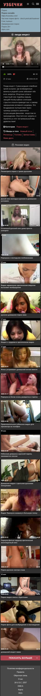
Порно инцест (22, 127)
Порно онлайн (8, 13)
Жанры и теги (12, 131)
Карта (20, 690)
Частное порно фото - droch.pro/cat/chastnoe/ (20, 18)
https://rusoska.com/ (9, 16)
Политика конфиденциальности (20, 668)
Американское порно (10, 24)
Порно (4, 10)
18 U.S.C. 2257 (20, 683)
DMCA (20, 686)
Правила (20, 672)
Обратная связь (20, 676)
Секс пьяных (6, 21)
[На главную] (13, 4)
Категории (10, 127)
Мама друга (8, 138)
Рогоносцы (8, 135)
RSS (20, 693)
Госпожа (18, 135)
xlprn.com (5, 29)
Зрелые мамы (29, 135)
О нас (20, 679)
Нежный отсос (26, 131)
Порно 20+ (5, 27)
